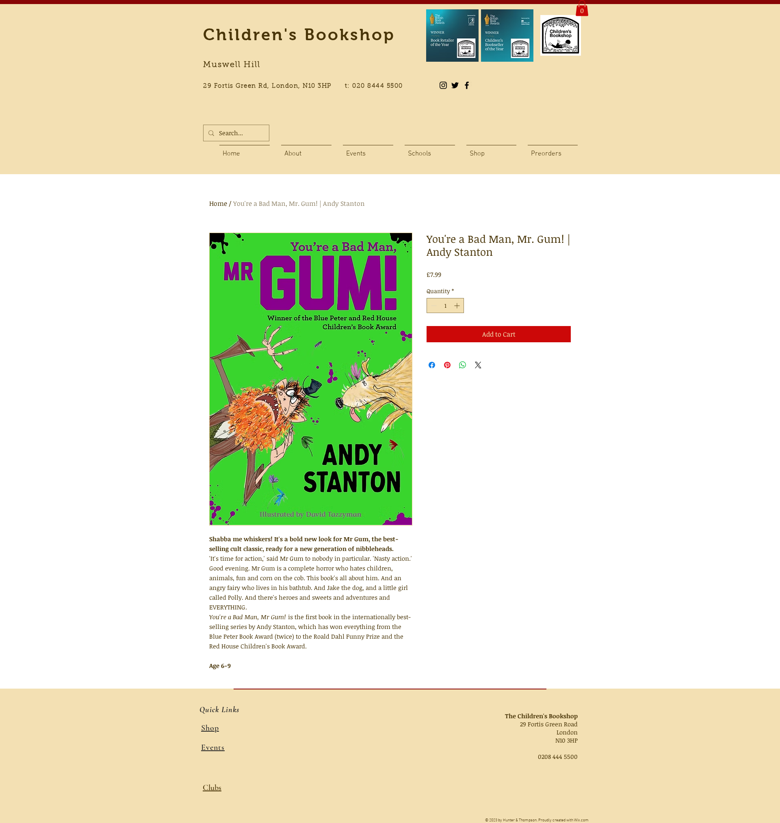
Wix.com (581, 820)
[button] (582, 8)
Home (218, 203)
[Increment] (458, 305)
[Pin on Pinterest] (447, 365)
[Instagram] (443, 85)
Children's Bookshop (299, 34)
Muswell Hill (231, 65)
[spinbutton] (445, 305)
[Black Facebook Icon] (467, 85)
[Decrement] (433, 305)
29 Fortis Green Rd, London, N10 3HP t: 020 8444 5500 (307, 86)
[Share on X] (478, 365)
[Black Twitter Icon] (455, 85)
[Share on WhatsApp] (463, 365)
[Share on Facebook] (432, 365)
